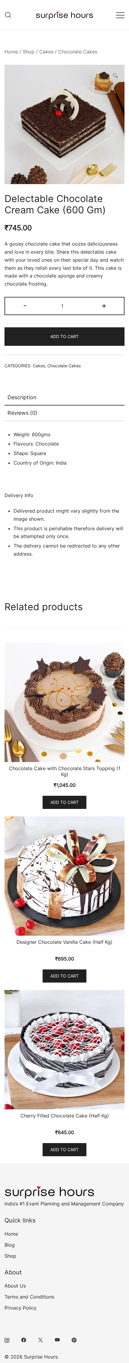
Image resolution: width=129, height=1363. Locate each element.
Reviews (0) (23, 413)
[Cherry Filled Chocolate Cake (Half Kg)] (64, 1049)
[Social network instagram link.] (6, 1340)
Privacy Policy (20, 1308)
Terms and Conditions (29, 1297)
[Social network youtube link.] (57, 1340)
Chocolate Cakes (77, 52)
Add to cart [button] (64, 802)
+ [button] (104, 305)
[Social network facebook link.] (23, 1340)
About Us (15, 1286)
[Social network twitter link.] (40, 1340)
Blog (9, 1245)
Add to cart (64, 336)
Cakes (46, 52)
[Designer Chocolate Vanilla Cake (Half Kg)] (64, 876)
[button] (115, 76)
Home (11, 52)
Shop (28, 52)
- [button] (25, 305)
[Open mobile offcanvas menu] (120, 15)
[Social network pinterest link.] (74, 1340)
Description (22, 397)
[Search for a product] (8, 15)
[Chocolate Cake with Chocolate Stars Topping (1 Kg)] (64, 702)
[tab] (64, 397)
